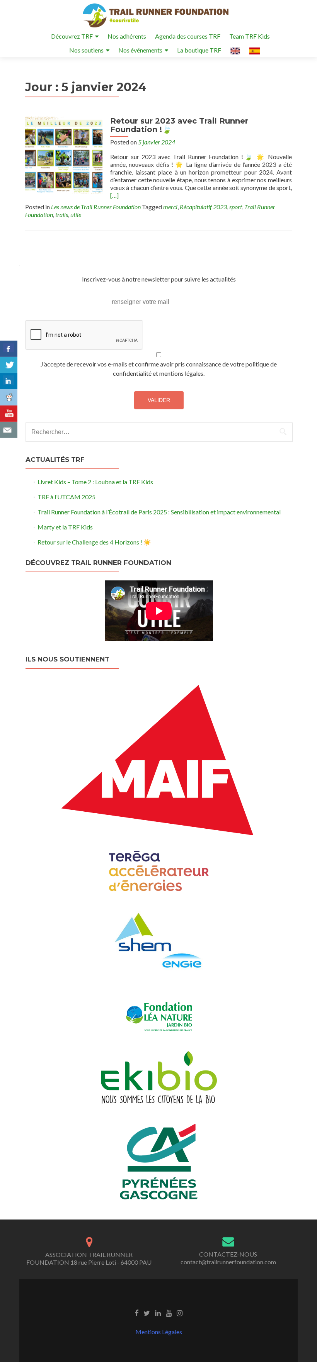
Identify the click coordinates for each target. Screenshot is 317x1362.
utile (75, 214)
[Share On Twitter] (8, 365)
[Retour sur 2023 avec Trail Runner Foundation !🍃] (63, 154)
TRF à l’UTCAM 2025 (66, 496)
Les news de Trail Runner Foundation (96, 206)
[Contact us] (8, 430)
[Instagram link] (179, 1312)
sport (235, 206)
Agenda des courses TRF (187, 36)
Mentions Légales (158, 1331)
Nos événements (140, 50)
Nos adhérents (126, 36)
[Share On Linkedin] (8, 381)
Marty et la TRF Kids (65, 527)
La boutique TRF (199, 50)
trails (61, 214)
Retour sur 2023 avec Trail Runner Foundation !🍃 (179, 125)
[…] (114, 195)
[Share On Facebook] (8, 349)
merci (170, 206)
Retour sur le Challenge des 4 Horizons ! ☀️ (94, 542)
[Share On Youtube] (8, 413)
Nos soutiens (86, 50)
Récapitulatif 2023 (203, 206)
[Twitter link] (146, 1312)
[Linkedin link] (158, 1312)
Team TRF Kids (249, 36)
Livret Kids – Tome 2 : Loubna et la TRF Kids (95, 481)
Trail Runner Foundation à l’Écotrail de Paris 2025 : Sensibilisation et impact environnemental (159, 512)
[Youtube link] (169, 1312)
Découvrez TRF (72, 36)
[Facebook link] (136, 1312)
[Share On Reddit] (8, 397)
